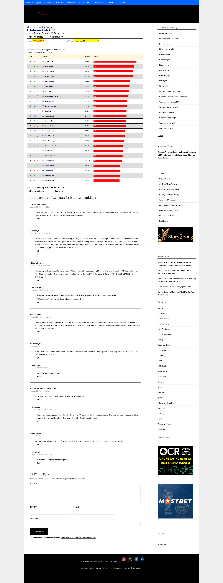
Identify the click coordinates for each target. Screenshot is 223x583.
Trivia (159, 419)
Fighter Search (165, 179)
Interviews (161, 350)
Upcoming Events (164, 424)
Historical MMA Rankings (169, 189)
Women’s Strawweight (167, 118)
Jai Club (91, 568)
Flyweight (163, 81)
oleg (34, 407)
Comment (36, 483)
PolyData (122, 2)
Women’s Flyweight (166, 112)
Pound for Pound (165, 33)
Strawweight (164, 86)
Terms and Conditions (113, 561)
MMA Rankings (32, 2)
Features (69, 2)
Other (159, 387)
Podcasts (161, 392)
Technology (162, 408)
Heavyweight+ (165, 44)
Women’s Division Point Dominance (173, 97)
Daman (98, 568)
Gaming (160, 340)
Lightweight (164, 65)
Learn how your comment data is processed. (78, 538)
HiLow (33, 343)
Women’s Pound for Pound (169, 91)
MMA (159, 361)
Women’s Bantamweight (168, 107)
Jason (34, 287)
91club (160, 136)
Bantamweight (165, 75)
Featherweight (165, 70)
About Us (98, 2)
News (159, 382)
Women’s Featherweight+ (169, 102)
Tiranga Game (137, 568)
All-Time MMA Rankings (168, 184)
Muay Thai (161, 377)
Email (76, 507)
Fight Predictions (164, 329)
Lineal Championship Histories (171, 205)
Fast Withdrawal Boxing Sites (112, 568)
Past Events (164, 221)
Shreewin (84, 568)
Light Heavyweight (166, 49)
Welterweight (164, 60)
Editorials (161, 313)
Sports (160, 398)
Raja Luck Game (164, 437)
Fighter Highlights (164, 334)
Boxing (160, 308)
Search (110, 2)
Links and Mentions (166, 216)
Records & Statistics (52, 2)
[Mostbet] (175, 518)
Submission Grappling (165, 403)
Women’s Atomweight (167, 123)
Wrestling (161, 429)
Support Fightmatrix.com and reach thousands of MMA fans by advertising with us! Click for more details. (177, 155)
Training (160, 413)
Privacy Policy (98, 561)
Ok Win (161, 533)
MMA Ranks (162, 366)
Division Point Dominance (169, 38)
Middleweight (164, 54)
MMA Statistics (163, 371)
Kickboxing (161, 355)
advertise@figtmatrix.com (86, 418)
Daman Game (163, 544)
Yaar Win (128, 568)
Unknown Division (166, 128)
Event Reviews (163, 324)
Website (34, 518)
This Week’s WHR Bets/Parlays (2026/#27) (174, 287)
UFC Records (83, 2)
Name (33, 507)
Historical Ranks (163, 345)
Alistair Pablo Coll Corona (41, 388)
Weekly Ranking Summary (169, 195)
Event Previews (163, 318)
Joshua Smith (36, 204)
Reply (37, 219)
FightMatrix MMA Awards (169, 210)
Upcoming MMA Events (168, 200)
